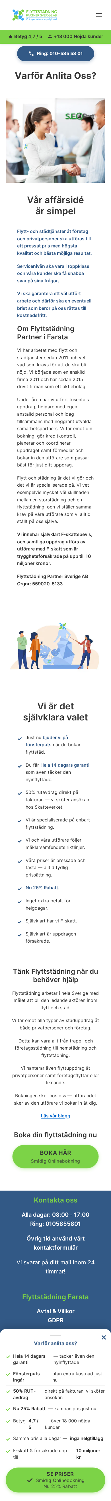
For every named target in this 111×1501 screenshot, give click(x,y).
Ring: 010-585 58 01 (60, 53)
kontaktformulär (56, 1247)
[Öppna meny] (99, 15)
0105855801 (63, 1223)
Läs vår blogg (55, 1116)
